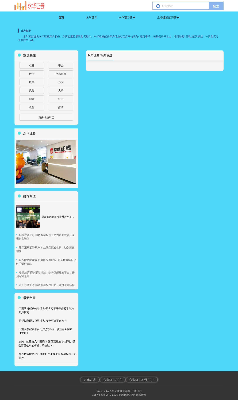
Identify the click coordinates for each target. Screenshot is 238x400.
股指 (31, 73)
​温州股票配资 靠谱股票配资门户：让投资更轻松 (47, 285)
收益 (31, 107)
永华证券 (91, 17)
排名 (60, 107)
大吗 (60, 90)
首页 (61, 17)
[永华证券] (29, 5)
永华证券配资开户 (168, 17)
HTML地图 (136, 391)
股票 (31, 82)
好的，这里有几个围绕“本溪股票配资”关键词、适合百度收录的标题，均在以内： (46, 343)
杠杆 (31, 65)
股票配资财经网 (127, 394)
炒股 (60, 82)
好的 (60, 99)
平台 (60, 65)
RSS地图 (125, 391)
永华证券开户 (127, 17)
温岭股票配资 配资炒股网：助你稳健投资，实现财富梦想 (72, 216)
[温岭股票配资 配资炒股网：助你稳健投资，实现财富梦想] (28, 216)
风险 (31, 90)
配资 (31, 99)
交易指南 (61, 73)
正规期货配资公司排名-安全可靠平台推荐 (43, 320)
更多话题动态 (46, 117)
